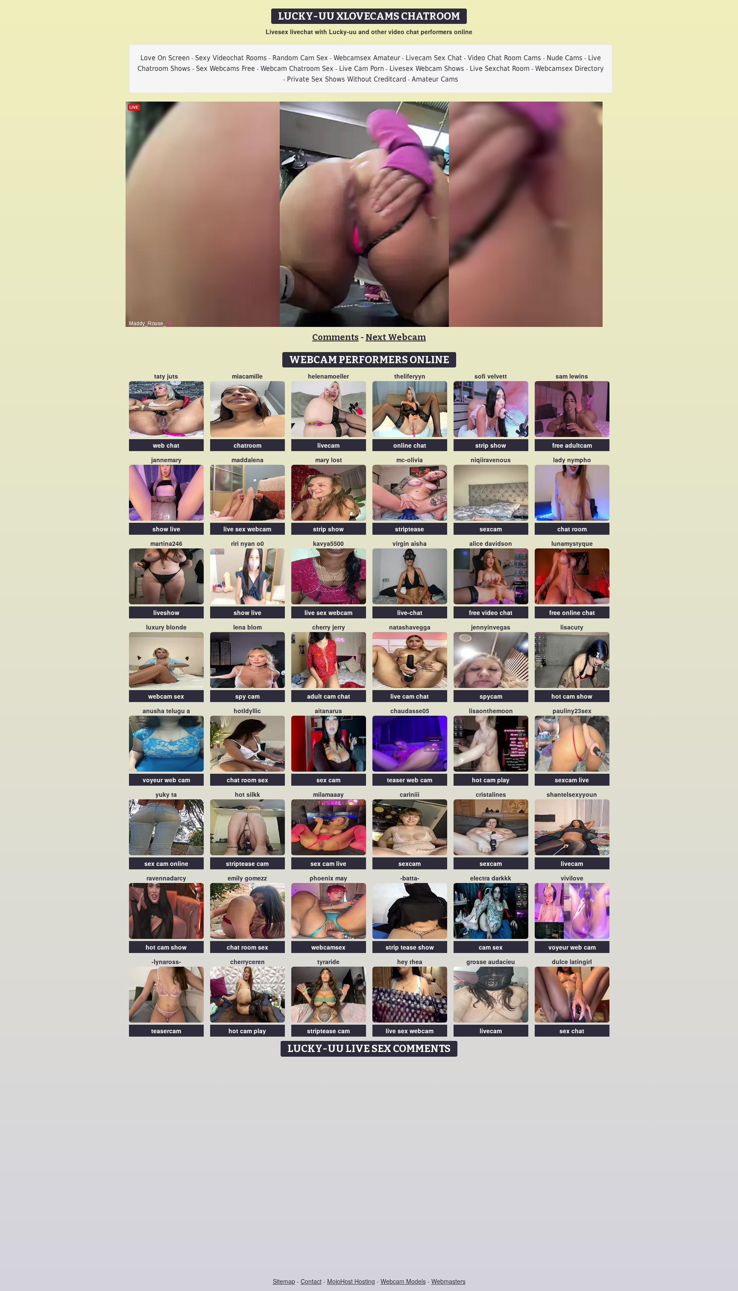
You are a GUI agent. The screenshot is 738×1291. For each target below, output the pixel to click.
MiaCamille (247, 376)
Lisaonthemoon (491, 710)
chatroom (247, 445)
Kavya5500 (328, 543)
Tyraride (328, 961)
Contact (311, 1281)
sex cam (328, 779)
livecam (328, 445)
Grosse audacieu (490, 961)
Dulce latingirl (572, 961)
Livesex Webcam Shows (427, 68)
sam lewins (572, 376)
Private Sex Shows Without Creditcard (346, 79)
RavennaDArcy (166, 878)
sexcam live (572, 779)
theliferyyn (409, 376)
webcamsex (328, 947)
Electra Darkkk (490, 878)
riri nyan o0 (247, 543)
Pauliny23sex (572, 710)
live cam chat (409, 696)
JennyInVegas (490, 627)
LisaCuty (571, 627)
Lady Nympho (572, 459)
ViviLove (572, 878)
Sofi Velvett (490, 376)
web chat (166, 445)
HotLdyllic (247, 710)
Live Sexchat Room (500, 68)
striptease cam (247, 863)
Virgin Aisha (409, 543)
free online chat (572, 612)
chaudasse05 (409, 710)
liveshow (166, 612)
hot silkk (247, 794)
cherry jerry (328, 627)
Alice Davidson (490, 543)
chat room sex (247, 779)
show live (166, 529)
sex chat (571, 1030)
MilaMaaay (328, 794)
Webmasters (448, 1281)
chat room (572, 529)
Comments (335, 337)
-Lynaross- (166, 961)
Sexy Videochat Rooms (231, 58)
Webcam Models (403, 1281)
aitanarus (328, 710)
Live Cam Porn (361, 68)
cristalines (491, 794)
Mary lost (328, 459)
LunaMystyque (572, 543)
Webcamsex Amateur (367, 58)
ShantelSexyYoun (572, 794)
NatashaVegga (409, 627)
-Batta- (409, 878)
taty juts (166, 376)
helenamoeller (328, 376)
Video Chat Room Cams (504, 58)
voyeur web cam (166, 779)
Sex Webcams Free (225, 68)
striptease (409, 529)
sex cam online (166, 863)
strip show (490, 445)
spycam (491, 696)
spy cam (247, 696)
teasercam (166, 1030)
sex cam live (328, 863)
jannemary (166, 459)
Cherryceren (247, 961)
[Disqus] (369, 1167)
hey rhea (409, 961)
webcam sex (166, 696)
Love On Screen (165, 58)
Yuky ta (166, 794)
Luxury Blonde (166, 627)
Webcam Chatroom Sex (297, 68)
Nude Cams (565, 58)
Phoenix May (328, 878)
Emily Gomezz (247, 878)
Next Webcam (396, 337)
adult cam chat (328, 696)
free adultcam (572, 445)
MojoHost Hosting (351, 1281)
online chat (409, 445)
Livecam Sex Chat (434, 58)
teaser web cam (409, 779)
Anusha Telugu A (166, 710)
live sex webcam (247, 529)
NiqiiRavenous (491, 459)
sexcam (491, 529)
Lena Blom (247, 627)
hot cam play (491, 779)
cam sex (491, 947)
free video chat (490, 612)
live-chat (409, 612)
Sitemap (284, 1281)
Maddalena (247, 459)
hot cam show (571, 696)
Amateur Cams (435, 79)
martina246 (166, 543)
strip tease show (410, 947)
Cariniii (409, 794)
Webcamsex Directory (569, 68)
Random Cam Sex (300, 58)
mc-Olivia (409, 459)
